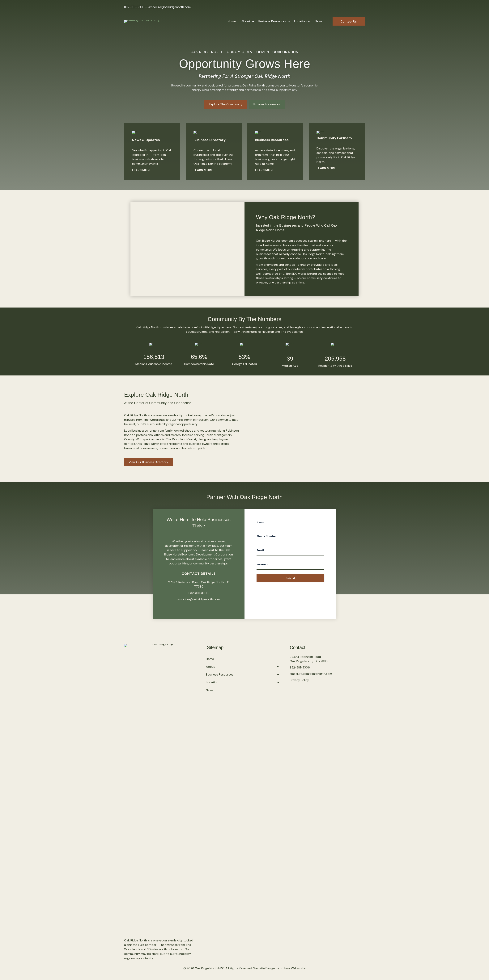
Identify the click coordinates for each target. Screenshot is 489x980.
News (318, 21)
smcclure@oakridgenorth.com (169, 7)
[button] (253, 21)
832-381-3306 (134, 7)
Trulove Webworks (293, 968)
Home (232, 21)
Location (300, 21)
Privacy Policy (299, 680)
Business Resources (272, 21)
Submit (290, 578)
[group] (154, 354)
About (245, 21)
